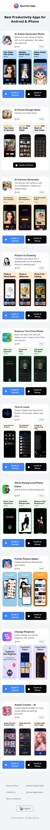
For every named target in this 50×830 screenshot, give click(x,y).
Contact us (11, 792)
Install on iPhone (37, 93)
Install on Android (15, 93)
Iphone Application (34, 792)
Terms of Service (13, 798)
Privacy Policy (12, 785)
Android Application (35, 785)
